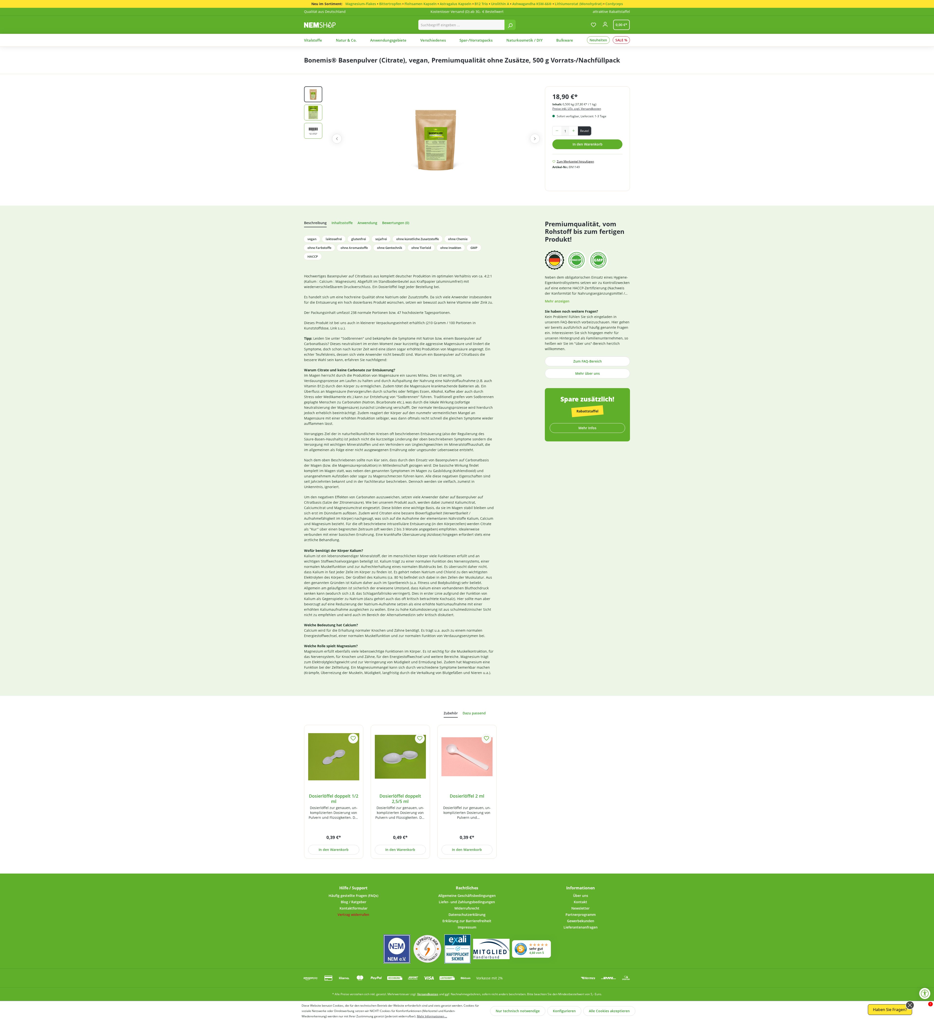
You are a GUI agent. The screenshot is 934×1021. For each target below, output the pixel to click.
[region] (424, 138)
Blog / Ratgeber (353, 902)
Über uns (580, 895)
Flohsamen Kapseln (420, 3)
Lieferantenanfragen (581, 927)
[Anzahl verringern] (557, 131)
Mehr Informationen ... (432, 1016)
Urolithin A (500, 3)
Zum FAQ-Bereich (587, 361)
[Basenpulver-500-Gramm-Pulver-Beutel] (436, 139)
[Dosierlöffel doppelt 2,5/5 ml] (400, 756)
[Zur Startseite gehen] (325, 24)
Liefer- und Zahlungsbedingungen (467, 902)
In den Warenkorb (587, 144)
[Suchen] (510, 25)
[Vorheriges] (337, 139)
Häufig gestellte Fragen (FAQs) (353, 895)
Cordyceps (614, 3)
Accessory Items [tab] (451, 714)
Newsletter (580, 908)
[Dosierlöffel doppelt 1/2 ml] (333, 756)
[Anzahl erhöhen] (573, 131)
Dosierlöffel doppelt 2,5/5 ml (400, 798)
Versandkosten (427, 994)
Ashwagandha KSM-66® (532, 3)
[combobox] (461, 25)
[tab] (315, 223)
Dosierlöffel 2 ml (467, 796)
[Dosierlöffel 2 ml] (467, 756)
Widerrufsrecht (466, 908)
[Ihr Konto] (605, 26)
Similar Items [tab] (474, 714)
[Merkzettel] (593, 25)
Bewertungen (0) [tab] (395, 222)
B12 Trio (481, 3)
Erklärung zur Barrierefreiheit (466, 921)
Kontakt (580, 902)
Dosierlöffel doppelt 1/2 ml (333, 798)
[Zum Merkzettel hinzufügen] (353, 738)
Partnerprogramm (581, 914)
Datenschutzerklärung (467, 914)
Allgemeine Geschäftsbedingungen (467, 895)
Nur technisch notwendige (518, 1011)
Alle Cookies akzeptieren (609, 1011)
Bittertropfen (390, 3)
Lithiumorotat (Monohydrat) (578, 3)
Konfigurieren (564, 1011)
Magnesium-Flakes (360, 3)
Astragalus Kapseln (455, 3)
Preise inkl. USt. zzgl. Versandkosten (576, 109)
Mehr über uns (587, 373)
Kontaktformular (354, 908)
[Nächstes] (535, 139)
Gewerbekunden (580, 921)
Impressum (467, 927)
